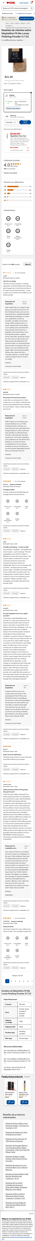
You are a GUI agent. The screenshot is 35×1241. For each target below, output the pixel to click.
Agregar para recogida (25, 122)
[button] (3, 981)
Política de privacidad (17, 1237)
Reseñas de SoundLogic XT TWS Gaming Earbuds (16, 1140)
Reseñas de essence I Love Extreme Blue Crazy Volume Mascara (16, 1167)
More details (14, 147)
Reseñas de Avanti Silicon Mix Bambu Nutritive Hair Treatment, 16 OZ (17, 1176)
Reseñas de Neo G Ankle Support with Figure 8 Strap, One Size (16, 1158)
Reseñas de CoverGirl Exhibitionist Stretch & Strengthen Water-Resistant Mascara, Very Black (16, 1186)
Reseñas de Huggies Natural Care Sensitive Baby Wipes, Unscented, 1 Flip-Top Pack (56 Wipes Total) (17, 1148)
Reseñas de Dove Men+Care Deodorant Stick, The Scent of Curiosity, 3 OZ (17, 1125)
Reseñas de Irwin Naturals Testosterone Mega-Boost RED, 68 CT (16, 1205)
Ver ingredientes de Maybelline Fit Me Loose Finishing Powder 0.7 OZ (17, 1051)
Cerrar (31, 1213)
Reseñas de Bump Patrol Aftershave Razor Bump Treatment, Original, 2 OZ (15, 1196)
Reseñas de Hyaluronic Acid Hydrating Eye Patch (16, 1133)
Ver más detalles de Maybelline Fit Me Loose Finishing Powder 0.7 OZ (17, 1060)
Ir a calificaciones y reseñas (12, 40)
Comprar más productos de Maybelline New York (14, 1068)
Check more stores (13, 108)
